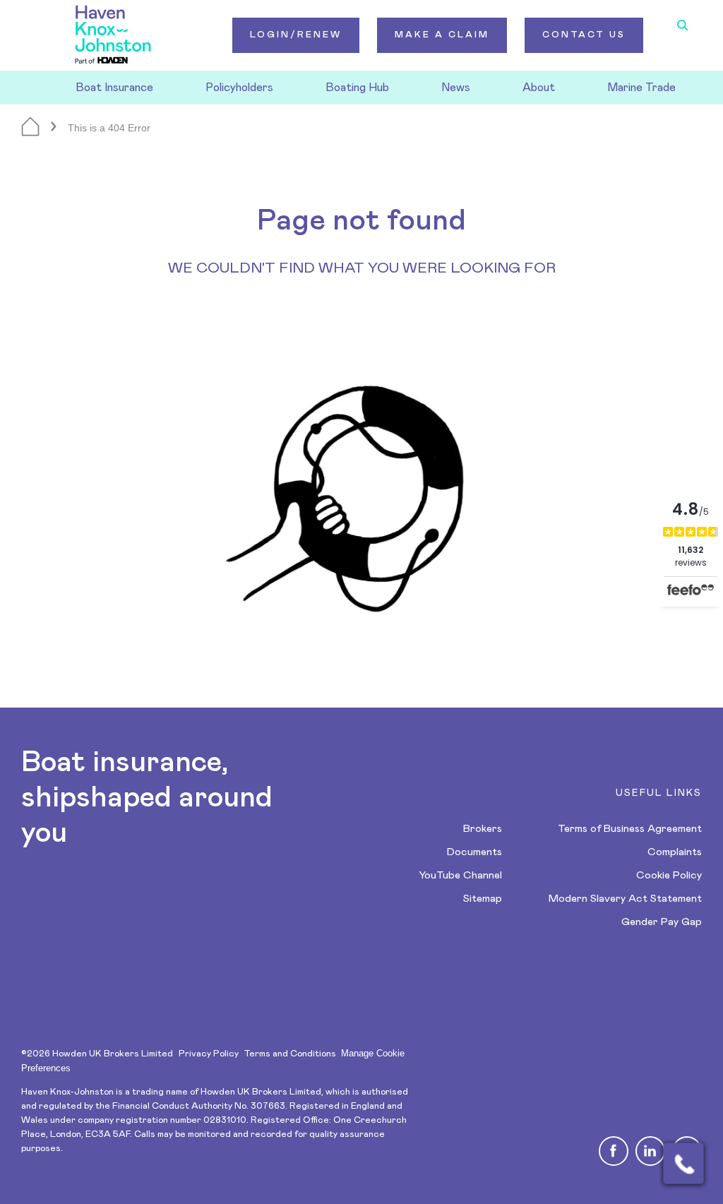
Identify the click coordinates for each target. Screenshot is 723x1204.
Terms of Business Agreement (630, 828)
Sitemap (482, 898)
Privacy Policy (209, 1054)
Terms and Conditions (290, 1054)
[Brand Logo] (113, 35)
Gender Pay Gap (661, 922)
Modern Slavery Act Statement (625, 898)
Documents (474, 852)
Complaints (674, 852)
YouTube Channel (460, 875)
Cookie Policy (669, 875)
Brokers (482, 828)
